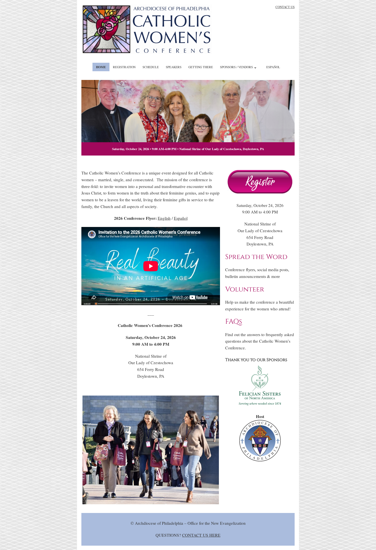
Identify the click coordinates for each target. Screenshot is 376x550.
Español (273, 67)
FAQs (233, 321)
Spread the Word (256, 257)
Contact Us (285, 7)
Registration (124, 67)
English (164, 218)
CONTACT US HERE (201, 535)
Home (101, 67)
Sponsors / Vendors (236, 67)
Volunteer (244, 289)
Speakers (173, 67)
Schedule (151, 67)
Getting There (200, 67)
